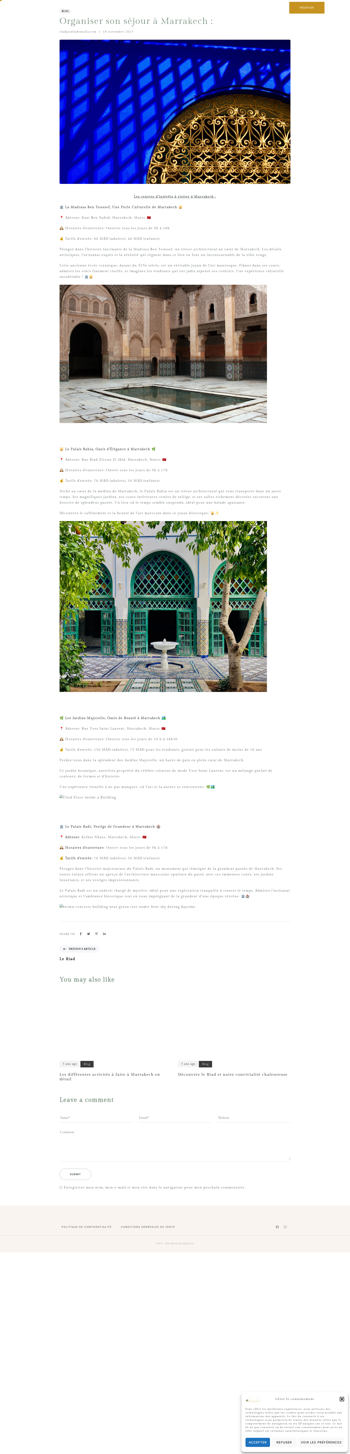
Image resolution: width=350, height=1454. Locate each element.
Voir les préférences (321, 1442)
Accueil (128, 18)
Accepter (258, 1442)
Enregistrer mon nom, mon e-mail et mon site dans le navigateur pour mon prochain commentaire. (155, 1188)
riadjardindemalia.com (78, 31)
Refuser (284, 1442)
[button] (342, 1399)
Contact (221, 18)
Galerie (202, 18)
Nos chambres (152, 18)
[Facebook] (277, 1227)
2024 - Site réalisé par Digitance (175, 1243)
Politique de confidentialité (87, 1226)
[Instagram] (285, 1227)
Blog (65, 11)
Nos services (179, 18)
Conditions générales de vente (148, 1226)
